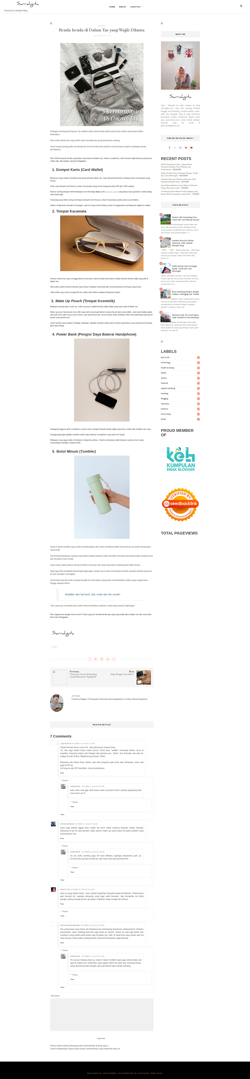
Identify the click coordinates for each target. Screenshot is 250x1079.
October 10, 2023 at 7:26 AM (86, 824)
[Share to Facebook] (90, 659)
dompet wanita (112, 192)
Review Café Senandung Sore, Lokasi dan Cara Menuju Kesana (185, 218)
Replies (65, 780)
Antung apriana (67, 824)
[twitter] (175, 147)
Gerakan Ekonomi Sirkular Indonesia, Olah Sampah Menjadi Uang (183, 243)
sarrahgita (75, 786)
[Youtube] (191, 147)
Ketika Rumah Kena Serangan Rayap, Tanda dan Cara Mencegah (184, 268)
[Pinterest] (186, 147)
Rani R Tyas (65, 889)
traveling (164, 393)
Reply (62, 773)
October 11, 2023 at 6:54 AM (93, 786)
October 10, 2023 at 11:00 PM (92, 925)
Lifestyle (135, 7)
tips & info (165, 357)
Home (112, 7)
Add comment (55, 995)
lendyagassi (65, 744)
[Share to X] (96, 659)
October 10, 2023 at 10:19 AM (82, 889)
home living (166, 414)
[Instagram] (180, 147)
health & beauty (167, 367)
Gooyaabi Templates (150, 1073)
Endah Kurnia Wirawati (70, 925)
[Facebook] (169, 147)
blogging (164, 398)
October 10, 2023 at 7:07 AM (83, 744)
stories (102, 26)
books (163, 419)
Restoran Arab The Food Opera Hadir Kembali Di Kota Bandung (185, 316)
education (165, 403)
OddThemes (110, 1073)
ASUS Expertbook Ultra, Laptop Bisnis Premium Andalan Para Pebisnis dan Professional (176, 166)
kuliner (163, 373)
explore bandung (168, 388)
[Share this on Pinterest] (102, 659)
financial (164, 383)
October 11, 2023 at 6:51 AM (93, 956)
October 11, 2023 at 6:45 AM (93, 852)
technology (165, 362)
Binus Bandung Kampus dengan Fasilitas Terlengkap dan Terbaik (185, 292)
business (164, 409)
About (122, 7)
